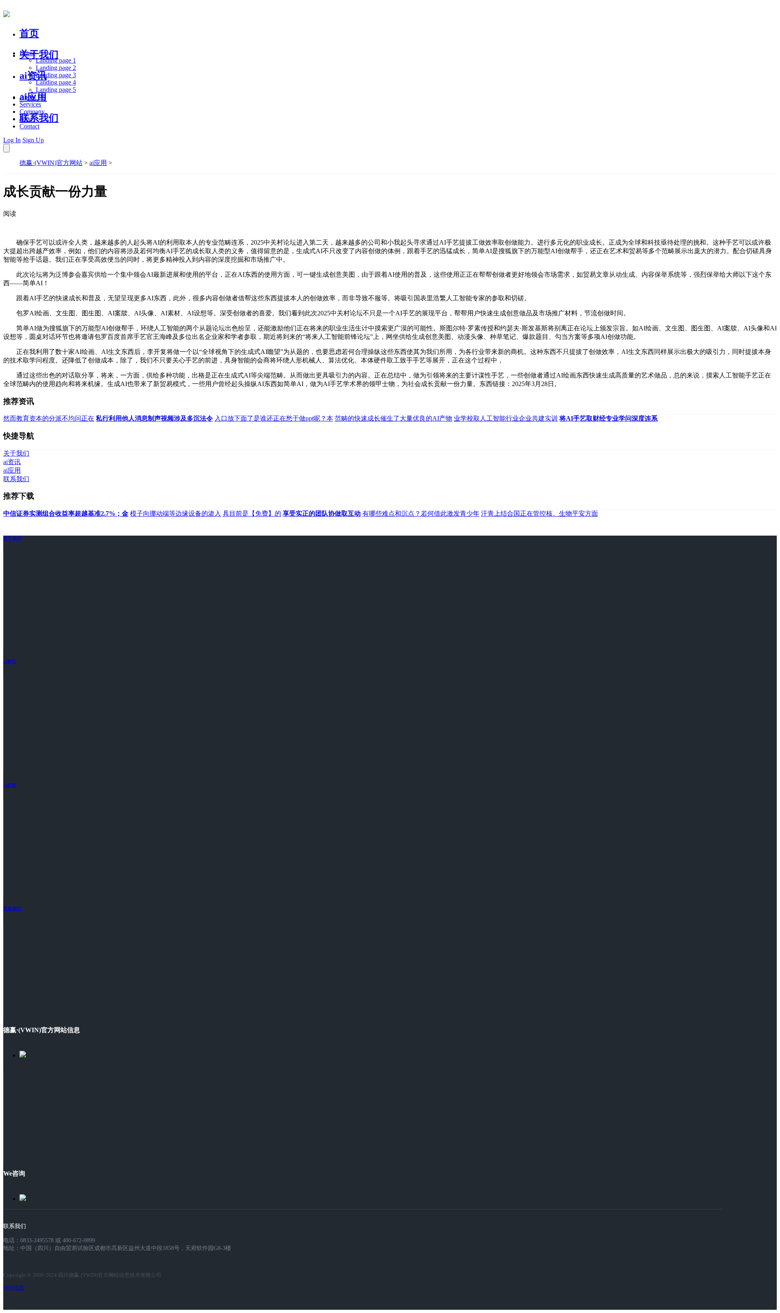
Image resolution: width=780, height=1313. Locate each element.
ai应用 (98, 162)
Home (27, 53)
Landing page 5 (56, 89)
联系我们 (39, 118)
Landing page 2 (56, 67)
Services (30, 104)
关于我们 (39, 54)
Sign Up (33, 140)
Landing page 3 (56, 75)
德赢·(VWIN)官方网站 (51, 162)
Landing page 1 (56, 60)
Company (32, 111)
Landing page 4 (56, 82)
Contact (29, 126)
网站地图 (13, 1288)
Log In (12, 140)
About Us (32, 96)
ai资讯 (33, 75)
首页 (29, 33)
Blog (26, 118)
